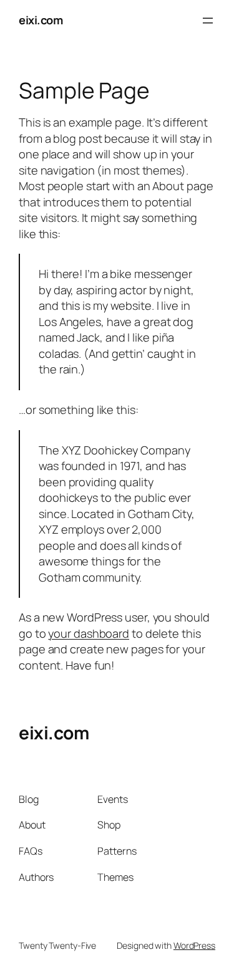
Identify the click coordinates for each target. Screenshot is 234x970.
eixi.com (40, 19)
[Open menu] (207, 20)
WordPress (194, 945)
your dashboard (88, 633)
